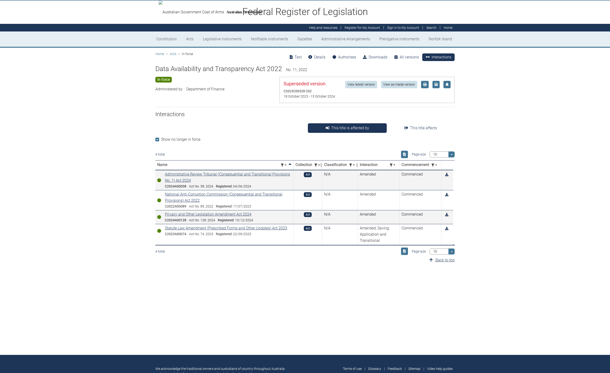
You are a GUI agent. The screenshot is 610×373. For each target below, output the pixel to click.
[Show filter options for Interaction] (392, 165)
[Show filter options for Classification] (352, 165)
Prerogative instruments (399, 39)
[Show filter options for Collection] (317, 165)
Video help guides (440, 369)
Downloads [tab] (378, 57)
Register (362, 28)
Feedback (395, 369)
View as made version (399, 84)
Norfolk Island (440, 39)
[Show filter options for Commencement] (434, 165)
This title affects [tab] (423, 128)
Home (159, 54)
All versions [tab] (409, 57)
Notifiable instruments (269, 39)
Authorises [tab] (347, 57)
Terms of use (352, 369)
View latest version (361, 84)
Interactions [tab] (441, 57)
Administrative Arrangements (345, 39)
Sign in (403, 28)
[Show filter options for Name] (284, 165)
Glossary (374, 369)
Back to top (445, 260)
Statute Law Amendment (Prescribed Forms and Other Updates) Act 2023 (226, 228)
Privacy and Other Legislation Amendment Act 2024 (208, 214)
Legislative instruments (222, 39)
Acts (189, 39)
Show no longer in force (180, 139)
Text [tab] (298, 57)
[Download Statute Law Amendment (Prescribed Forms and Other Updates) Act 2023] (446, 228)
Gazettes (304, 39)
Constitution (166, 39)
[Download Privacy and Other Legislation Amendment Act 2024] (446, 214)
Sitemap (414, 369)
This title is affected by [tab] (350, 128)
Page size (419, 154)
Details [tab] (319, 57)
